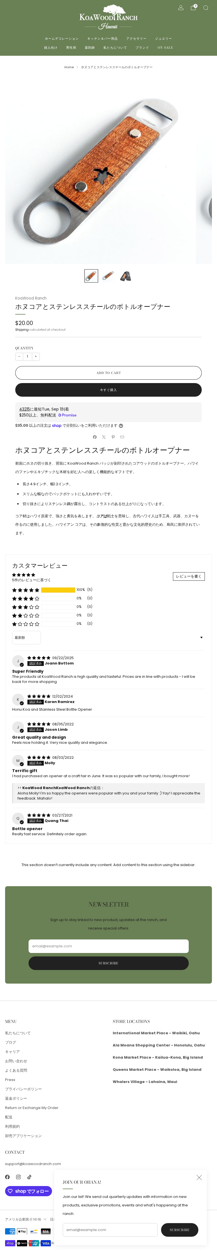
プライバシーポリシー (23, 1089)
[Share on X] (104, 437)
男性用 (71, 47)
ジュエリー (163, 38)
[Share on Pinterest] (113, 437)
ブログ (10, 1042)
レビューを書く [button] (189, 576)
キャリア (12, 1051)
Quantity (24, 348)
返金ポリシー (16, 1098)
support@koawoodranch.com (33, 1163)
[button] (25, 590)
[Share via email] (122, 437)
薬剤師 (90, 47)
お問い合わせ (16, 1061)
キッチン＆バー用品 (102, 38)
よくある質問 (16, 1070)
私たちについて (115, 47)
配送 (8, 1117)
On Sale (165, 47)
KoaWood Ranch (31, 298)
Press (10, 1079)
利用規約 (12, 1126)
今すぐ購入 (108, 390)
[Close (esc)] (199, 1177)
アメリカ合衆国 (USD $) (23, 1219)
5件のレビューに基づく (31, 580)
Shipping (22, 329)
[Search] (206, 7)
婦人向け (51, 47)
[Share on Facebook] (95, 437)
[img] (39, 658)
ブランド (142, 47)
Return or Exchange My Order (31, 1107)
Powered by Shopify (19, 1243)
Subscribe (180, 1230)
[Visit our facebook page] (7, 1177)
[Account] (181, 7)
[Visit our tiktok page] (29, 1177)
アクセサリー (136, 38)
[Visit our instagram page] (18, 1177)
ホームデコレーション (62, 38)
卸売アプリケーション (23, 1135)
